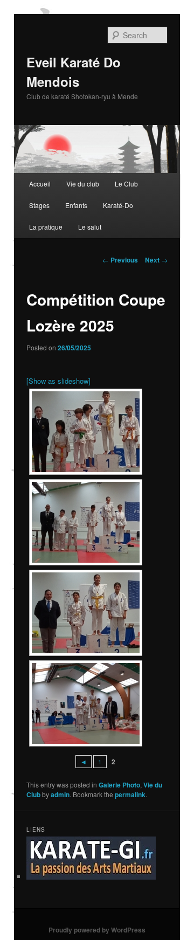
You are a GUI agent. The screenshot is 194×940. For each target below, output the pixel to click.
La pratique (46, 226)
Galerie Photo (119, 785)
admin (60, 794)
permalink (130, 794)
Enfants (76, 205)
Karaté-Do (118, 205)
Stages (39, 205)
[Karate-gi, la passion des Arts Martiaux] (91, 877)
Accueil (40, 183)
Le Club (126, 183)
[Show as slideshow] (58, 381)
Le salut (89, 226)
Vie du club (82, 183)
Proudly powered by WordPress (97, 930)
